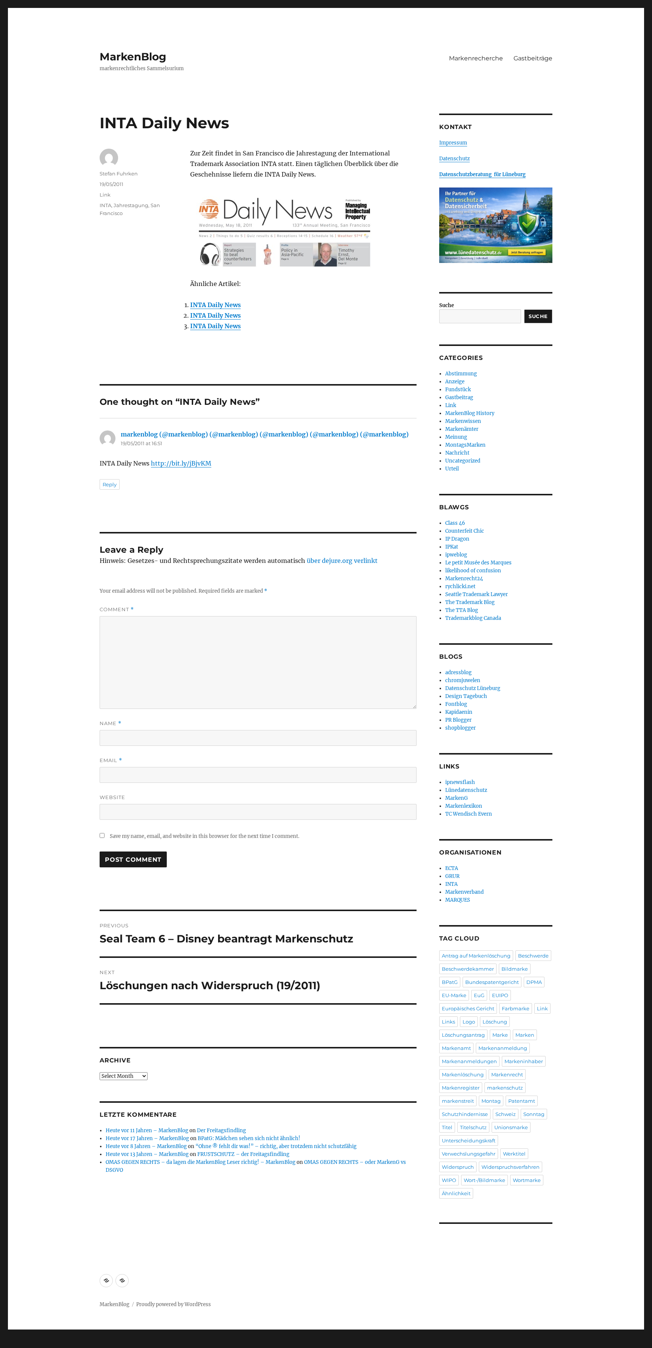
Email (111, 760)
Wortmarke (527, 1180)
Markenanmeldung (502, 1048)
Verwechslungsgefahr (468, 1154)
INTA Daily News (215, 305)
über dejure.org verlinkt (342, 560)
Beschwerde (533, 956)
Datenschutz (454, 158)
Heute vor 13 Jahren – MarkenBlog (147, 1154)
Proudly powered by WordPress (173, 1304)
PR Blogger (458, 720)
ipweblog (456, 555)
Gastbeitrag (459, 397)
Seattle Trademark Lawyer (476, 594)
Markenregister (461, 1088)
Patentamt (521, 1101)
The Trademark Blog (470, 602)
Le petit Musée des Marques (478, 562)
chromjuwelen (462, 680)
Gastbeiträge (533, 58)
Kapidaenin (458, 712)
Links (448, 1022)
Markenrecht (507, 1074)
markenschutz (505, 1088)
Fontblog (456, 704)
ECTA (451, 868)
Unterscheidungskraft (468, 1140)
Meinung (456, 437)
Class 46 (455, 523)
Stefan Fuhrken (119, 174)
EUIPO (500, 995)
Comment (117, 609)
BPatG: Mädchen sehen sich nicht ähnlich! (249, 1138)
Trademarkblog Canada (473, 618)
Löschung (495, 1022)
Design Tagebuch (466, 696)
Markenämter (461, 429)
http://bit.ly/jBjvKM (181, 463)
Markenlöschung (463, 1074)
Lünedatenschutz (466, 790)
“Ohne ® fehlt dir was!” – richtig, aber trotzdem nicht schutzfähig (276, 1146)
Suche (446, 305)
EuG (479, 995)
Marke (500, 1035)
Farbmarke (515, 1008)
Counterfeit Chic (464, 531)
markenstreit (458, 1101)
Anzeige (454, 381)
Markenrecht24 (464, 578)
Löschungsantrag (463, 1035)
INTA (105, 205)
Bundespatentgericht (492, 982)
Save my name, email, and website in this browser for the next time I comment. (204, 836)
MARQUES (457, 900)
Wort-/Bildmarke (484, 1180)
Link (105, 195)
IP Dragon (457, 539)
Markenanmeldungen (469, 1061)
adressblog (458, 672)
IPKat (451, 547)
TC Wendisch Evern (468, 814)
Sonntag (533, 1114)
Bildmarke (514, 969)
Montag (491, 1101)
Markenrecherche (476, 58)
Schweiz (505, 1114)
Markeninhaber (523, 1061)
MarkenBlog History (469, 413)
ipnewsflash (460, 782)
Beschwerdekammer (468, 969)
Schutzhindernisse (465, 1114)
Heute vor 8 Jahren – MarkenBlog (146, 1146)
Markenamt (456, 1048)
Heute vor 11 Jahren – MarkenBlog (147, 1130)
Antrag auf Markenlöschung (476, 956)
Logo (469, 1022)
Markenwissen (463, 421)
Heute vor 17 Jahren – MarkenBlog (147, 1138)
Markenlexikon (463, 806)
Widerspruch (458, 1167)
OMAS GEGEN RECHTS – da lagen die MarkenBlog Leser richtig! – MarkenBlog (200, 1162)
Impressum (453, 143)
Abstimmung (461, 373)
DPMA (534, 982)
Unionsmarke (511, 1127)
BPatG (450, 982)
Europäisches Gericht (468, 1008)
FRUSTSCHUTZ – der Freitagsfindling (243, 1154)
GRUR (452, 876)
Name (110, 723)
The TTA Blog (461, 610)
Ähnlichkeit (456, 1193)
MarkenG (456, 798)
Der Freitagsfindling (221, 1130)
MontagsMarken (465, 445)
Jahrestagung (131, 205)
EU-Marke (454, 995)
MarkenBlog (133, 56)
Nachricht (457, 453)
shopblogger (460, 728)
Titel (447, 1127)
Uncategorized (462, 461)
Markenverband (464, 892)
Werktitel (514, 1154)
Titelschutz (473, 1127)
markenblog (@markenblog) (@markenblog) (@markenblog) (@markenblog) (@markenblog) (265, 434)
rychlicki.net (460, 586)
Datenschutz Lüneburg (472, 688)
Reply (110, 484)
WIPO (449, 1180)
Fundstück (458, 389)
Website (112, 797)
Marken (524, 1035)
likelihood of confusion (473, 570)
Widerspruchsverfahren (510, 1167)
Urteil (452, 469)
